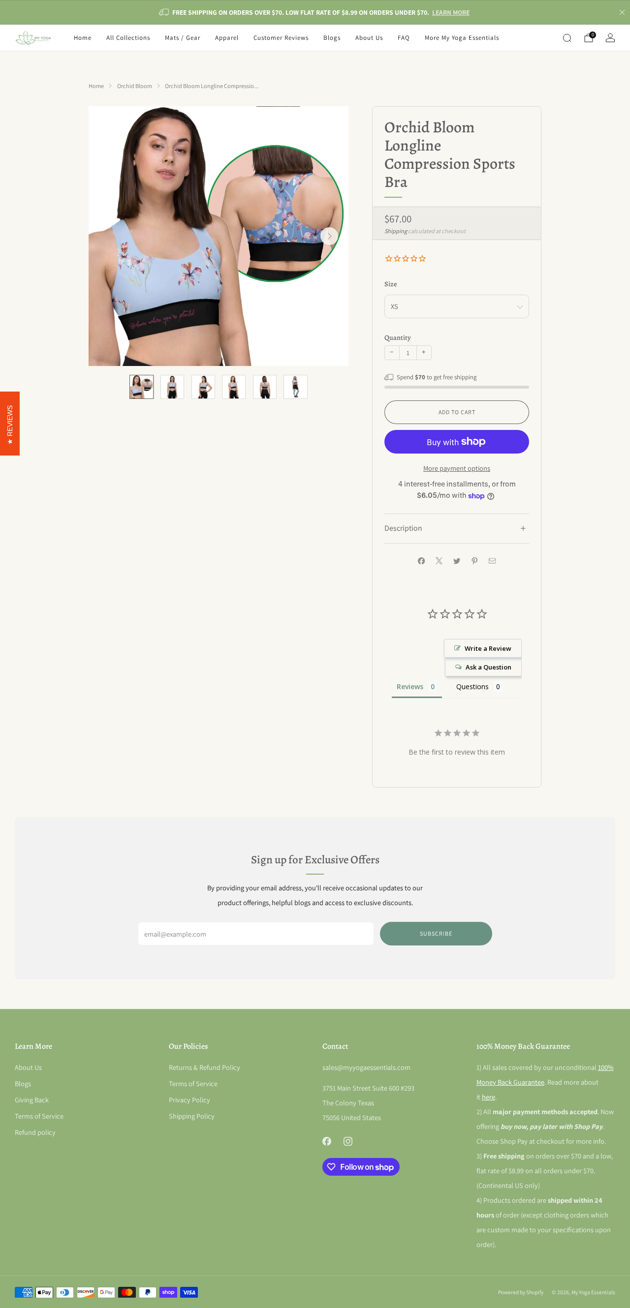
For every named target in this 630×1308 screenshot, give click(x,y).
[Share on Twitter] (456, 560)
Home (83, 37)
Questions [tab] (472, 686)
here (488, 1096)
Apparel (227, 37)
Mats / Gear (182, 37)
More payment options (456, 468)
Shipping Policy (192, 1116)
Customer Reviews (281, 37)
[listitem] (315, 12)
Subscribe (436, 933)
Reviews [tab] (410, 686)
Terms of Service (39, 1116)
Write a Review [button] (488, 648)
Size (390, 284)
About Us (369, 37)
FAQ (404, 37)
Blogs (332, 37)
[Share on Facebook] (421, 560)
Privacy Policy (189, 1099)
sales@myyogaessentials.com (366, 1067)
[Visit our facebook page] (326, 1141)
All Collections (128, 37)
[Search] (567, 38)
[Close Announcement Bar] (622, 12)
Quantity (397, 337)
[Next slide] (329, 236)
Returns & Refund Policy (204, 1067)
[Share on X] (439, 560)
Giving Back (32, 1099)
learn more (451, 12)
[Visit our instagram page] (347, 1141)
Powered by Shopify (520, 1292)
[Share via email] (492, 560)
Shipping (395, 231)
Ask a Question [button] (488, 667)
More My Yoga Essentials (462, 37)
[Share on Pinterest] (474, 560)
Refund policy (35, 1132)
